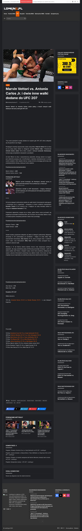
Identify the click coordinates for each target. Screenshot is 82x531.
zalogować (14, 475)
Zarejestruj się (55, 13)
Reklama (76, 528)
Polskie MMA (11, 13)
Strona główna (69, 528)
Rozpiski (22, 13)
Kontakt (47, 13)
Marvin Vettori (38, 400)
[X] (6, 509)
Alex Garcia (13, 400)
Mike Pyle (45, 400)
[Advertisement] (41, 34)
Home (5, 13)
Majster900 (67, 237)
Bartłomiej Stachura (11, 102)
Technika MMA (30, 13)
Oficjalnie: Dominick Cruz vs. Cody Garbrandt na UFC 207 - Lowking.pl (28, 450)
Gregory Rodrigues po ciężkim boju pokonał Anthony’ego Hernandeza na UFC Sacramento (55, 1)
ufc (14, 402)
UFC (17, 13)
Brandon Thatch (30, 400)
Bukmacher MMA (39, 13)
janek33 (66, 245)
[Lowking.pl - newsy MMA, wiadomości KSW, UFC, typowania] (13, 9)
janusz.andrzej (68, 229)
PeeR (65, 222)
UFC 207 (18, 402)
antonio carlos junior (21, 400)
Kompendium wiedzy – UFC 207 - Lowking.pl (22, 462)
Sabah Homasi (9, 402)
